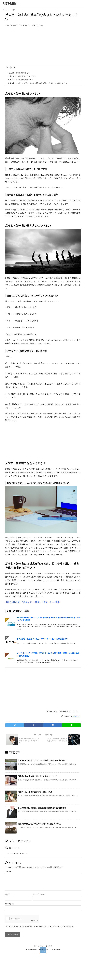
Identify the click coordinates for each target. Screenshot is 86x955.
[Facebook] (33, 725)
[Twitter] (14, 725)
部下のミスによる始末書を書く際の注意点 (35, 792)
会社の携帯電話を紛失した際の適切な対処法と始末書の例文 (42, 808)
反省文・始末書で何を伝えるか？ (20, 80)
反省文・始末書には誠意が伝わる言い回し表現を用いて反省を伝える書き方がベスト (38, 83)
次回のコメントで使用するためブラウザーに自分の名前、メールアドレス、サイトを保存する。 (41, 926)
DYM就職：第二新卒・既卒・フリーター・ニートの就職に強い (42, 639)
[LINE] (71, 725)
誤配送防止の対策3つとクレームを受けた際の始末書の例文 (42, 760)
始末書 (40, 25)
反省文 (34, 25)
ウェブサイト (10, 904)
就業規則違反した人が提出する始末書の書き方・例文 (39, 824)
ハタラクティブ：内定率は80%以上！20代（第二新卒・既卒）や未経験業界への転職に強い (48, 654)
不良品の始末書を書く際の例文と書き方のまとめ (37, 776)
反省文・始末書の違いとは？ (19, 73)
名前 (7, 894)
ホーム (5, 10)
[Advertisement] (43, 48)
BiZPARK (76, 716)
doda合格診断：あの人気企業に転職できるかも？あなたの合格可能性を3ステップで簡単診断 (48, 618)
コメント (8, 871)
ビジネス (13, 10)
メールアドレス (39, 894)
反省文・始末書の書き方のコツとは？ (22, 76)
